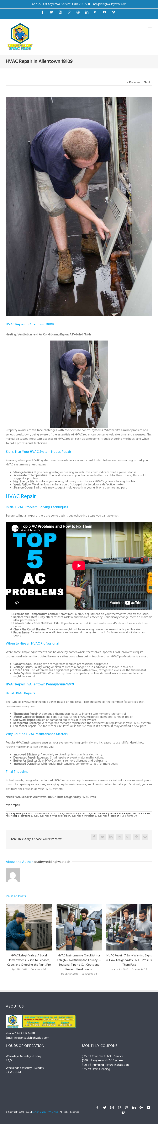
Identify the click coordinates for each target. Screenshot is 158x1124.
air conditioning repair (104, 814)
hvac (36, 816)
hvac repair (13, 805)
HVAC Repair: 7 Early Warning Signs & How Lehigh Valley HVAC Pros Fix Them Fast (79, 960)
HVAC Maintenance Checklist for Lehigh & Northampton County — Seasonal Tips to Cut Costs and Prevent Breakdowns (29, 962)
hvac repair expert (61, 816)
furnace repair (124, 814)
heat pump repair (141, 814)
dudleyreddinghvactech (20, 814)
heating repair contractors (19, 816)
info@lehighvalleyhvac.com (109, 4)
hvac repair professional (83, 816)
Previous (134, 82)
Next (147, 82)
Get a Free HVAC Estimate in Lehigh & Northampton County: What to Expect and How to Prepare (129, 960)
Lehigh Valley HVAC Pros (45, 1112)
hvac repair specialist (108, 816)
